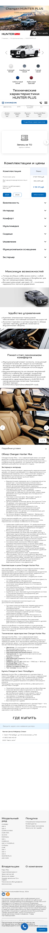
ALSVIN (4, 835)
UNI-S (4, 826)
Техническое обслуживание (12, 882)
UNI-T (4, 849)
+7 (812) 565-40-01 (9, 737)
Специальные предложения (36, 822)
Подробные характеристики (34, 122)
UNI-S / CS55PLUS (8, 843)
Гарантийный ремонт (9, 872)
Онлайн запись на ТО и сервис (10, 879)
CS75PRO (5, 824)
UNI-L (4, 839)
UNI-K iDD (5, 858)
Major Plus (5, 870)
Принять (42, 929)
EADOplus (5, 837)
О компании (34, 866)
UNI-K (4, 854)
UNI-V (4, 828)
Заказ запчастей (8, 874)
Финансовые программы (35, 826)
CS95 (3, 847)
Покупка (31, 818)
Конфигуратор (31, 824)
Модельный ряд (16, 38)
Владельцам (10, 866)
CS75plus (5, 845)
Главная (5, 38)
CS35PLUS (5, 841)
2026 (17, 195)
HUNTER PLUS (7, 856)
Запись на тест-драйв (33, 828)
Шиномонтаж (7, 884)
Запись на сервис (8, 876)
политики (43, 926)
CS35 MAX (5, 833)
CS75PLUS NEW (7, 830)
